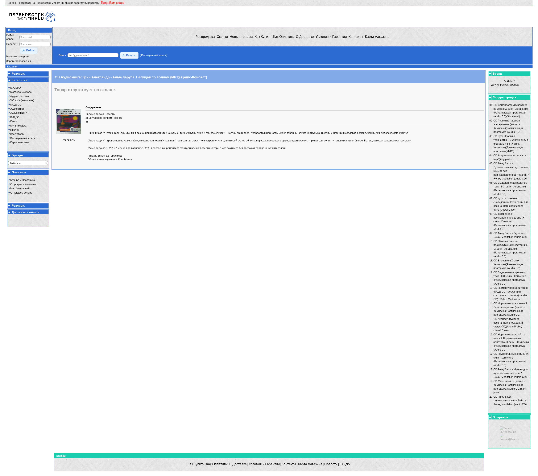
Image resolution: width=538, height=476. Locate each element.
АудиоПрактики (19, 96)
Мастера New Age (21, 92)
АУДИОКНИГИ (18, 113)
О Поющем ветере (21, 192)
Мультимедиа (18, 125)
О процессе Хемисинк (23, 184)
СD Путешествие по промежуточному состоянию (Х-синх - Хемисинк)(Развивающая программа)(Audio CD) (510, 249)
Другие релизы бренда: (505, 84)
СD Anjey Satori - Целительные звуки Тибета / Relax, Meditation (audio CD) (510, 400)
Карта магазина (19, 142)
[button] (28, 50)
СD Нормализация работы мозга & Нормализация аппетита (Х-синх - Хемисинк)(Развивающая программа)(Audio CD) (511, 342)
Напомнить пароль (17, 56)
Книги (13, 121)
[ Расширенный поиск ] (153, 55)
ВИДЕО (14, 117)
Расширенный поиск (22, 138)
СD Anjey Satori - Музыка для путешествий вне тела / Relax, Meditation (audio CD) (510, 373)
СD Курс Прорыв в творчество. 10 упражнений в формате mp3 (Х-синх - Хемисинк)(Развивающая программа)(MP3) (510, 144)
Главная (12, 66)
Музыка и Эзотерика (22, 180)
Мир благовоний (20, 188)
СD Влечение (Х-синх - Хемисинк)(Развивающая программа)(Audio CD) (508, 264)
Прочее (14, 129)
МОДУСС (15, 104)
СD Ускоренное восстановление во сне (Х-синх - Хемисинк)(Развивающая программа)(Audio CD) (509, 221)
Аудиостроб (17, 108)
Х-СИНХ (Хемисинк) (22, 100)
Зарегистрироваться (18, 61)
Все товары (17, 134)
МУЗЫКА (15, 87)
